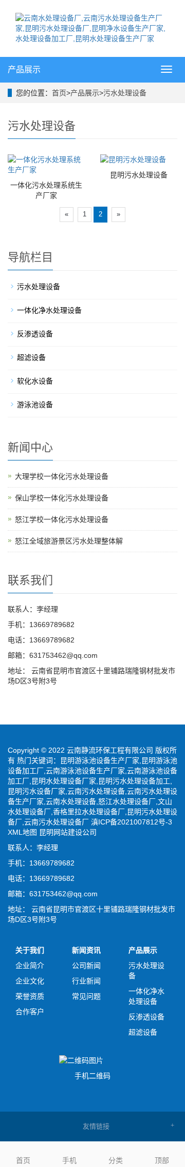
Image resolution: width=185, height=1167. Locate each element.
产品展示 (24, 69)
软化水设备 (35, 381)
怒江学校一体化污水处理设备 (61, 519)
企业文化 (29, 981)
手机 (69, 1160)
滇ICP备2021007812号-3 (131, 822)
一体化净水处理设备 (49, 310)
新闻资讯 (86, 950)
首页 (59, 93)
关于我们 (29, 950)
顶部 (162, 1160)
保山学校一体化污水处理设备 (61, 498)
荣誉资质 (29, 996)
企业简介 (29, 965)
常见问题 (86, 996)
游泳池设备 (35, 404)
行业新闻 (86, 981)
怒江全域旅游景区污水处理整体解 (69, 541)
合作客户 (29, 1012)
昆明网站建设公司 (68, 832)
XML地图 (22, 832)
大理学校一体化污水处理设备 (61, 476)
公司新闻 (86, 965)
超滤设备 (31, 357)
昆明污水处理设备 (139, 175)
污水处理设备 (124, 93)
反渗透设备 (35, 334)
